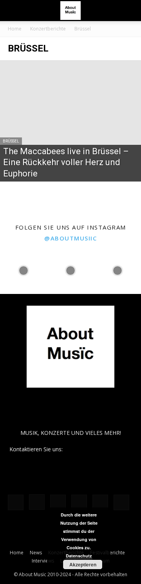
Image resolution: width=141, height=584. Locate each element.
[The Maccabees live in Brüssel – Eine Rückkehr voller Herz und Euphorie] (70, 121)
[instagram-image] (23, 270)
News (36, 552)
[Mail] (58, 502)
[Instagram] (37, 502)
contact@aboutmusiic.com (98, 449)
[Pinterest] (79, 502)
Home (15, 28)
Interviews (43, 560)
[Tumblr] (121, 502)
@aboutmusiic (70, 238)
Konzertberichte (48, 28)
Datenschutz (79, 556)
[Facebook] (16, 502)
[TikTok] (100, 502)
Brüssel (11, 141)
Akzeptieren (82, 564)
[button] (13, 10)
